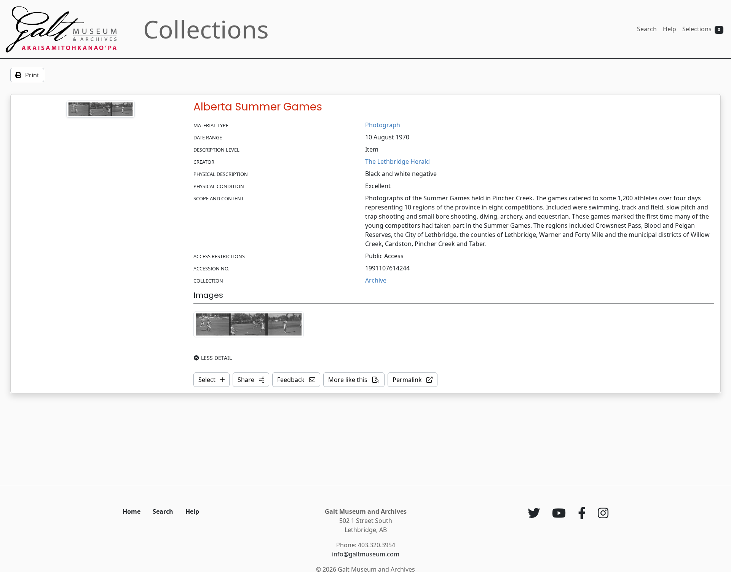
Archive (375, 280)
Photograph (382, 125)
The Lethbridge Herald (397, 161)
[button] (251, 379)
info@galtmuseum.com (365, 554)
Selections (701, 29)
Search (647, 29)
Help (669, 29)
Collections (206, 29)
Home (131, 511)
